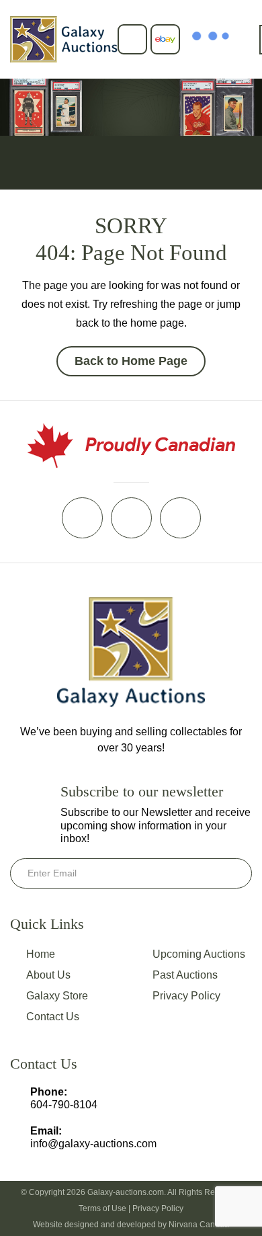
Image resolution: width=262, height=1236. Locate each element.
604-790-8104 (63, 1104)
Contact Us (52, 1016)
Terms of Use (102, 1208)
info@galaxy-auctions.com (93, 1143)
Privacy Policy (186, 995)
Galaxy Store (57, 995)
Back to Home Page (131, 361)
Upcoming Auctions (198, 954)
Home (40, 954)
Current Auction (132, 39)
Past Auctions (185, 975)
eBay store (165, 39)
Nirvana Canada (199, 1224)
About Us (48, 975)
